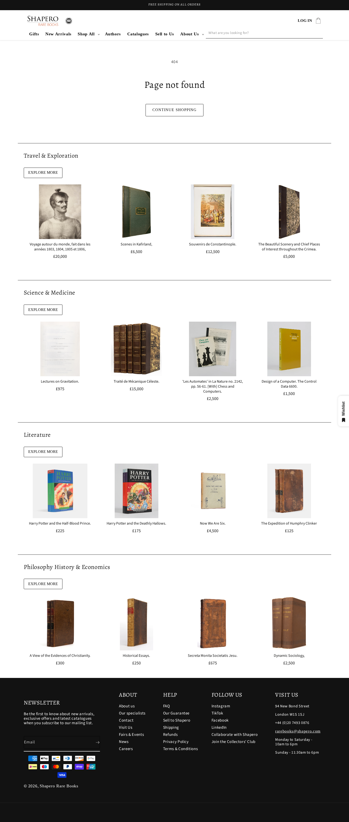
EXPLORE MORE (43, 172)
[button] (88, 34)
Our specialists (132, 713)
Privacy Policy (176, 742)
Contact (126, 720)
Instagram (221, 706)
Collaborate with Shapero (235, 734)
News (124, 742)
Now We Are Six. (213, 523)
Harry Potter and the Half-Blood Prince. (60, 523)
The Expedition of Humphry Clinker (289, 523)
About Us (189, 34)
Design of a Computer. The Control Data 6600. (289, 384)
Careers (126, 749)
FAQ (166, 706)
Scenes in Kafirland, (136, 244)
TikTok (217, 713)
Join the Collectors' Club (234, 742)
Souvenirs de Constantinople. (212, 244)
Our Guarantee (176, 713)
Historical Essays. (136, 655)
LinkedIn (219, 727)
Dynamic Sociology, (289, 655)
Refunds (170, 734)
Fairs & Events (131, 734)
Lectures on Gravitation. (60, 381)
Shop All (86, 34)
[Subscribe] (93, 742)
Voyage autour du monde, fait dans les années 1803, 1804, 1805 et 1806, (60, 247)
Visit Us (125, 727)
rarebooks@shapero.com (298, 731)
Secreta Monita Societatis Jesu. (212, 655)
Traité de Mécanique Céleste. (136, 381)
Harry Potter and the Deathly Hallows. (136, 523)
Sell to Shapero (176, 720)
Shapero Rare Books (59, 786)
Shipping (171, 727)
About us (127, 706)
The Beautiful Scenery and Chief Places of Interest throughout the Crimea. (289, 247)
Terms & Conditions (180, 749)
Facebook (220, 720)
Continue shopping (174, 110)
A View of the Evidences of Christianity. (60, 655)
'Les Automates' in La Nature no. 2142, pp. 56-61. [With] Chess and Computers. (212, 386)
